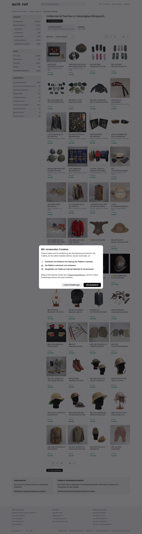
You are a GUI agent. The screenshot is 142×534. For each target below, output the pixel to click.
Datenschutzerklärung (76, 275)
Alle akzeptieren (92, 285)
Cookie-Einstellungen (71, 285)
